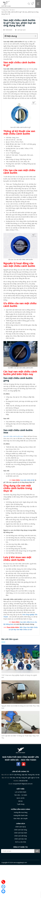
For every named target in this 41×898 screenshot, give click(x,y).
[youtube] (23, 764)
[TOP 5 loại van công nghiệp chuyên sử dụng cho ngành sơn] (20, 659)
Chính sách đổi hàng (20, 836)
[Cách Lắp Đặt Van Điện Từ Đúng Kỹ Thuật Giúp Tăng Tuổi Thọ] (20, 722)
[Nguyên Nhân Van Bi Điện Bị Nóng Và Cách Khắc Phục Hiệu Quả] (20, 692)
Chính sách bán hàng (20, 830)
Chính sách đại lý (20, 827)
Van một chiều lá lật (27, 480)
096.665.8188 (23, 781)
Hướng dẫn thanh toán (21, 815)
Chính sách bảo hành (20, 833)
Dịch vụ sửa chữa (20, 842)
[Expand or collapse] (35, 36)
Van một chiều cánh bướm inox (13, 436)
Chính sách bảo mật (20, 839)
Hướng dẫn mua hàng (20, 812)
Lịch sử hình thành (20, 792)
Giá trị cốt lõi (20, 798)
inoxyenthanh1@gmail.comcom (23, 784)
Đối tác (20, 801)
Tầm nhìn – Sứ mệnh (20, 795)
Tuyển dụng (20, 804)
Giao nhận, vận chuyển (21, 818)
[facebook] (18, 764)
